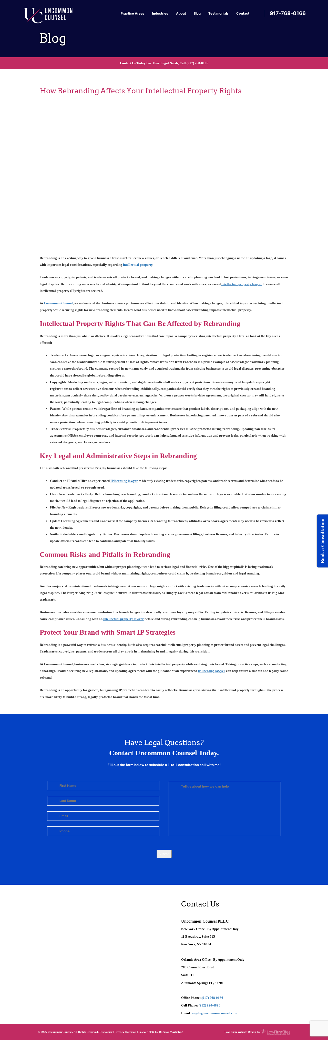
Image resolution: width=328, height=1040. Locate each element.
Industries (160, 13)
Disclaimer (105, 1032)
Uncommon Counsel (58, 303)
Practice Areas (132, 13)
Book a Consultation (322, 540)
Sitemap (131, 1032)
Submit (164, 854)
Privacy (119, 1032)
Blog (197, 13)
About (181, 13)
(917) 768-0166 (197, 63)
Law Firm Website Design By (242, 1032)
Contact (242, 13)
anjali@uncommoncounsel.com (214, 1013)
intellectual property (137, 265)
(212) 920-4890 (209, 1005)
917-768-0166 (288, 13)
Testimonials (218, 13)
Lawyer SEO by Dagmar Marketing (160, 1032)
